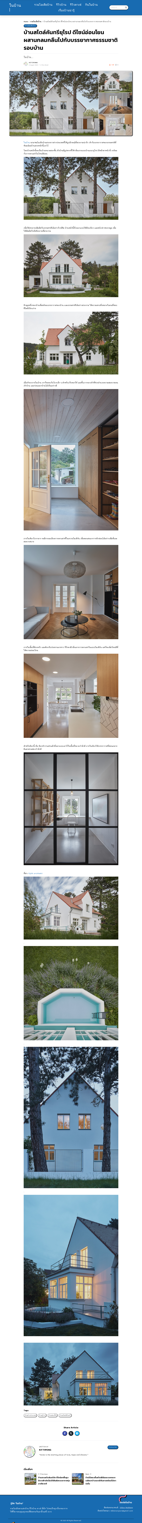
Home (26, 21)
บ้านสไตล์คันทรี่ (65, 1415)
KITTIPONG (33, 62)
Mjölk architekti (35, 873)
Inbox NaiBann (126, 1507)
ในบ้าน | (15, 7)
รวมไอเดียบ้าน (35, 21)
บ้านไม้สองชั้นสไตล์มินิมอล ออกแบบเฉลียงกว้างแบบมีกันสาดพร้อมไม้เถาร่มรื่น (100, 1480)
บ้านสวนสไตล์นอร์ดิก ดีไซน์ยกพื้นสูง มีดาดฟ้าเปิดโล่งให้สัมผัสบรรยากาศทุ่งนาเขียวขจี (54, 1480)
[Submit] (126, 7)
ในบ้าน (27, 142)
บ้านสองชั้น (52, 1415)
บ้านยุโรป (42, 1415)
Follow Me (113, 1447)
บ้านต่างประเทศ (30, 1415)
